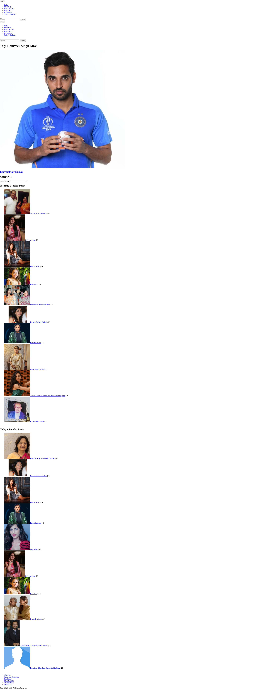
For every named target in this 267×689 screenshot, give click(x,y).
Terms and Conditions (11, 677)
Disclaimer (7, 679)
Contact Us (8, 684)
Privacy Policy (9, 681)
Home (6, 5)
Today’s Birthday (10, 14)
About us (7, 675)
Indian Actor (8, 10)
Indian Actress (9, 8)
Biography (7, 7)
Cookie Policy (9, 682)
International (8, 12)
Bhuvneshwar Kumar (11, 171)
